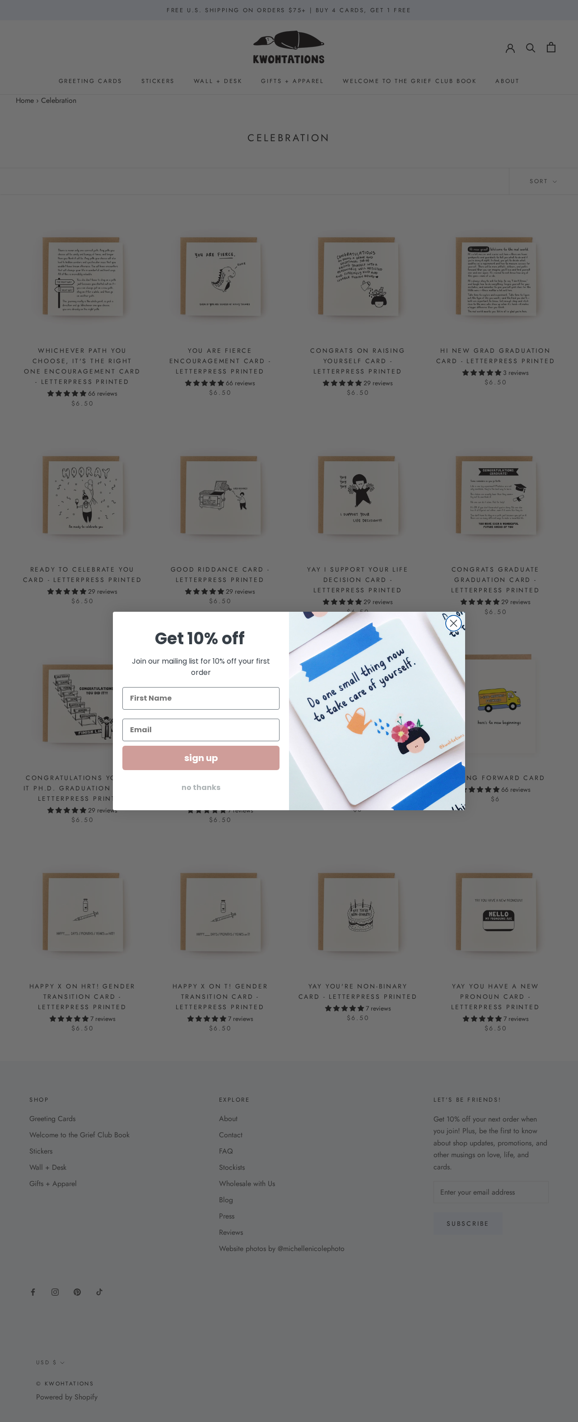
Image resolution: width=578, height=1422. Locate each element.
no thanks (201, 787)
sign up (201, 758)
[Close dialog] (453, 623)
